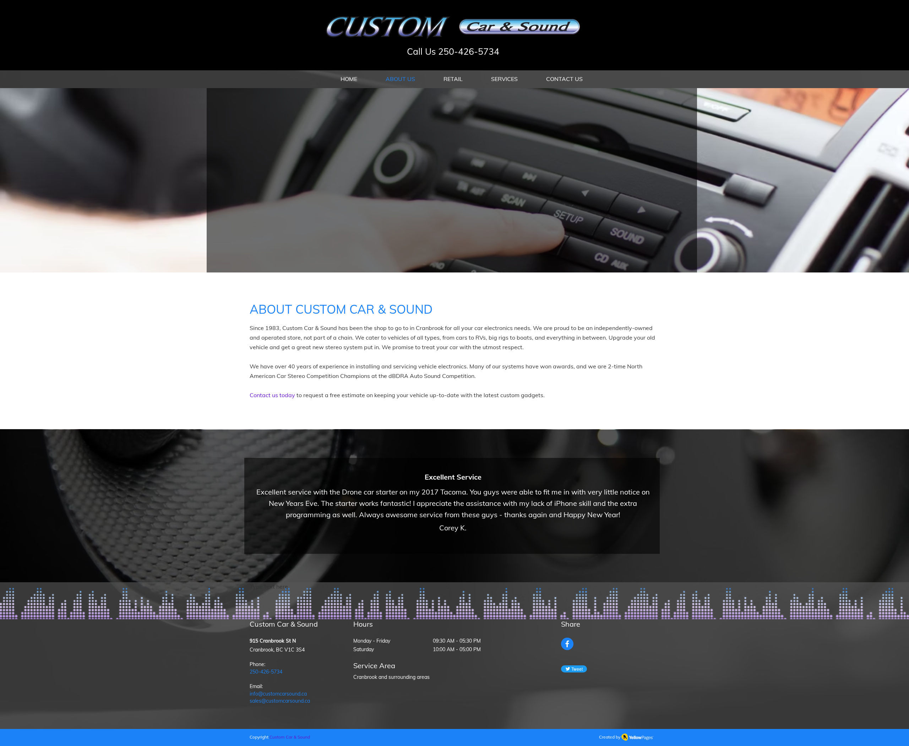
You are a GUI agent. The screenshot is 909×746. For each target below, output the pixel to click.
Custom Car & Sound (290, 737)
